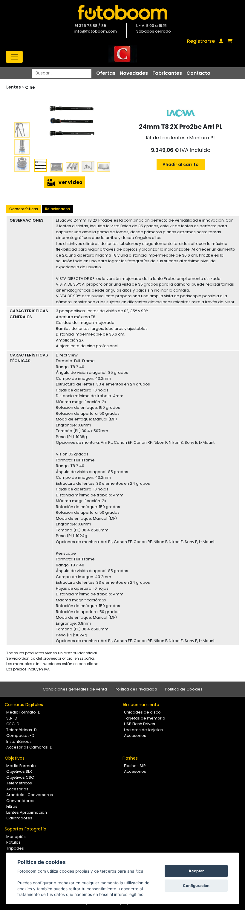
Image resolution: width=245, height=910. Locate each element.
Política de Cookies (184, 689)
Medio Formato (21, 766)
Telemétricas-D (21, 730)
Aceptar (196, 871)
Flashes (130, 758)
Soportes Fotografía (25, 829)
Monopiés (16, 836)
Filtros (11, 806)
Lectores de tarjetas (143, 730)
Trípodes (15, 848)
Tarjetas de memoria (144, 718)
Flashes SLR (135, 766)
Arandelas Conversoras (29, 795)
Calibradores (19, 818)
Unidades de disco (142, 712)
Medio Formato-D (23, 712)
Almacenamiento (140, 705)
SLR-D (11, 718)
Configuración (196, 885)
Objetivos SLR (19, 771)
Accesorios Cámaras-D (29, 747)
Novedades (134, 73)
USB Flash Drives (139, 724)
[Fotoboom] (122, 12)
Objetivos (14, 758)
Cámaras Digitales (24, 705)
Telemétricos (19, 783)
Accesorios (135, 735)
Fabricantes (167, 73)
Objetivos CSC (20, 777)
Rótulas (13, 842)
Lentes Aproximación (26, 812)
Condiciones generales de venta (75, 689)
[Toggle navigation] (14, 57)
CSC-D (12, 724)
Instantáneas (19, 741)
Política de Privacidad (136, 689)
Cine (30, 87)
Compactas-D (20, 735)
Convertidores (20, 801)
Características (23, 208)
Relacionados (57, 208)
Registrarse (201, 41)
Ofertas (105, 73)
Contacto (198, 73)
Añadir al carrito (181, 164)
